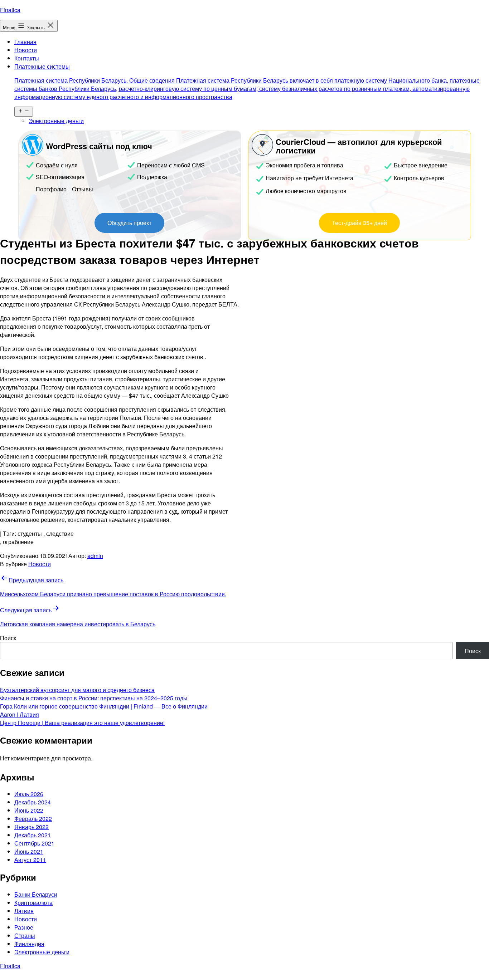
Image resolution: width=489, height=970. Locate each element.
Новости (25, 50)
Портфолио (51, 189)
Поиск (8, 638)
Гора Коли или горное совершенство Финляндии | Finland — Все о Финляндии (104, 706)
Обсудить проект (129, 223)
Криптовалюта (33, 902)
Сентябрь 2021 (34, 843)
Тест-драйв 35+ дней (359, 223)
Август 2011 (30, 860)
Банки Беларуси (35, 894)
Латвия (24, 911)
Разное (23, 927)
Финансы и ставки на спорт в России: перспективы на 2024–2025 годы (94, 698)
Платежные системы (247, 81)
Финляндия (29, 944)
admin (95, 556)
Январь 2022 (31, 827)
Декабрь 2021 (32, 835)
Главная (25, 42)
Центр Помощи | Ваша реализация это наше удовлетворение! (82, 723)
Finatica (10, 10)
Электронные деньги (56, 121)
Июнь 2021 (28, 851)
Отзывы (82, 189)
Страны (24, 935)
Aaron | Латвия (19, 714)
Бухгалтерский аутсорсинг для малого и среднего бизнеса (77, 690)
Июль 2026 (28, 794)
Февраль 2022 (33, 818)
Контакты (26, 58)
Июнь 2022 (28, 810)
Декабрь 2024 (32, 802)
